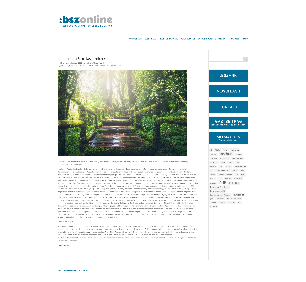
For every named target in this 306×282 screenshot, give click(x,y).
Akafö (217, 150)
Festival (230, 163)
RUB (222, 182)
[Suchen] (245, 59)
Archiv (245, 39)
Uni (239, 202)
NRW (236, 175)
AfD (211, 150)
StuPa (222, 202)
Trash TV (95, 66)
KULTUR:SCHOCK (169, 39)
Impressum (83, 271)
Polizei (220, 179)
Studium (213, 202)
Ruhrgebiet (238, 194)
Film (237, 163)
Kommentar (222, 170)
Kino (211, 171)
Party (243, 175)
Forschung (213, 167)
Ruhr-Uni (234, 183)
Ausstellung (235, 150)
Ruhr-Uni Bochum (219, 187)
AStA (225, 149)
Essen (223, 163)
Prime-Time (75, 66)
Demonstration (224, 159)
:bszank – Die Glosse (228, 39)
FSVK (221, 166)
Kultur (234, 170)
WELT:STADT (151, 39)
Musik (212, 174)
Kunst (242, 171)
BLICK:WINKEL (187, 39)
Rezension (213, 183)
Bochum (226, 154)
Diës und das (237, 159)
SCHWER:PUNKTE (207, 39)
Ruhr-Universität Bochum (220, 194)
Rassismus (84, 66)
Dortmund (214, 162)
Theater (231, 202)
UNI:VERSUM (135, 39)
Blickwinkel (213, 154)
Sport (211, 199)
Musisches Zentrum (225, 175)
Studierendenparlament (234, 199)
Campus (239, 154)
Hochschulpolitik (240, 166)
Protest (228, 179)
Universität (213, 206)
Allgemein (104, 66)
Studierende (220, 199)
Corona (213, 158)
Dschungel (66, 66)
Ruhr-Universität (217, 190)
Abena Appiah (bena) (101, 63)
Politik (212, 178)
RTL (89, 66)
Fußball (229, 166)
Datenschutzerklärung (67, 271)
